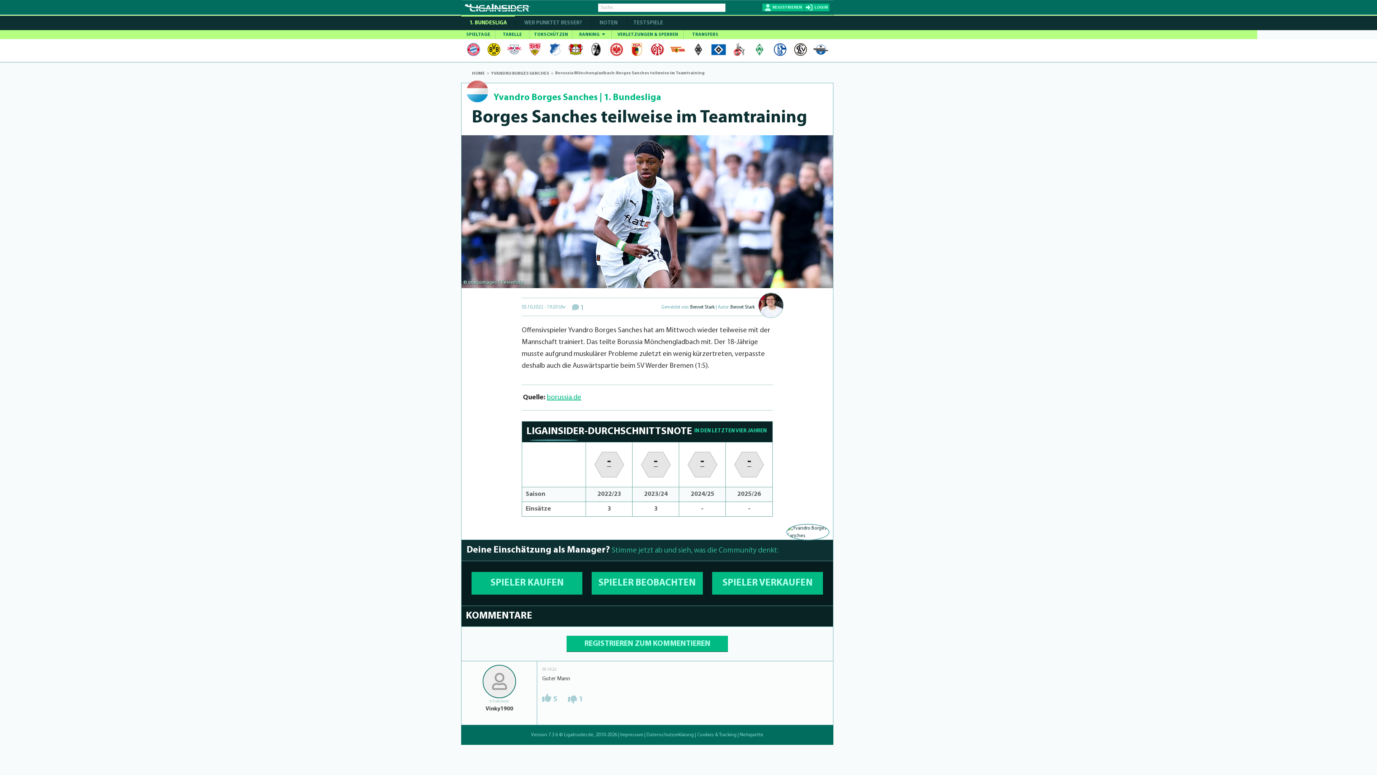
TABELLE (512, 34)
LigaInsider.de (578, 735)
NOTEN (608, 23)
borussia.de (564, 397)
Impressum (631, 735)
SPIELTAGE (478, 34)
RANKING (590, 34)
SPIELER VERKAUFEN (768, 583)
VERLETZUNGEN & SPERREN (647, 34)
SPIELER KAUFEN (527, 583)
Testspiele (647, 23)
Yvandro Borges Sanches (545, 98)
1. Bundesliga (488, 23)
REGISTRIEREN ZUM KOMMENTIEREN (647, 644)
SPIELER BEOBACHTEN (647, 583)
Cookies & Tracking (717, 735)
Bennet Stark (702, 307)
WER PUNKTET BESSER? (553, 23)
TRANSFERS (705, 34)
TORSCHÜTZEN (551, 34)
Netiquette (751, 735)
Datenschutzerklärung (670, 735)
